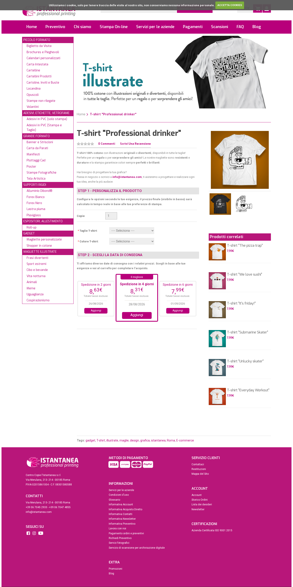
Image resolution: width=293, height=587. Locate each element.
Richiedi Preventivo (120, 538)
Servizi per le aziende (155, 26)
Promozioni (115, 568)
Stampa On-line (114, 26)
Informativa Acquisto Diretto (125, 509)
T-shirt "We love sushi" (244, 274)
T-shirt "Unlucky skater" (245, 361)
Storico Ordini (200, 499)
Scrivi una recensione (135, 144)
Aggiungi (96, 310)
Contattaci (198, 464)
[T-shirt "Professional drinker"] (240, 159)
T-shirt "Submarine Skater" (247, 332)
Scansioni (219, 26)
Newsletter (198, 509)
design (134, 440)
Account (197, 495)
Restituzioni (199, 469)
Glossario (114, 499)
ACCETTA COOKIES (229, 5)
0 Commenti (106, 144)
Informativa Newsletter (122, 518)
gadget (90, 440)
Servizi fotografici (119, 542)
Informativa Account (121, 504)
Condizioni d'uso (119, 494)
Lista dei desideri (202, 504)
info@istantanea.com (127, 177)
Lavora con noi (117, 528)
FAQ (240, 26)
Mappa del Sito (200, 473)
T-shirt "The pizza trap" (245, 245)
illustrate (112, 440)
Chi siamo (82, 26)
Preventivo (55, 26)
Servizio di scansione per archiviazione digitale (137, 547)
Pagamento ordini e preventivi (126, 533)
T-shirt (101, 440)
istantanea (158, 440)
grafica (145, 440)
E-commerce (185, 440)
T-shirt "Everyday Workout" (248, 390)
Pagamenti (192, 26)
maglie (124, 440)
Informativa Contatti (120, 514)
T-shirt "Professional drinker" (113, 114)
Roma (171, 440)
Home (31, 26)
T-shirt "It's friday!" (241, 303)
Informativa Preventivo (122, 523)
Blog (256, 26)
